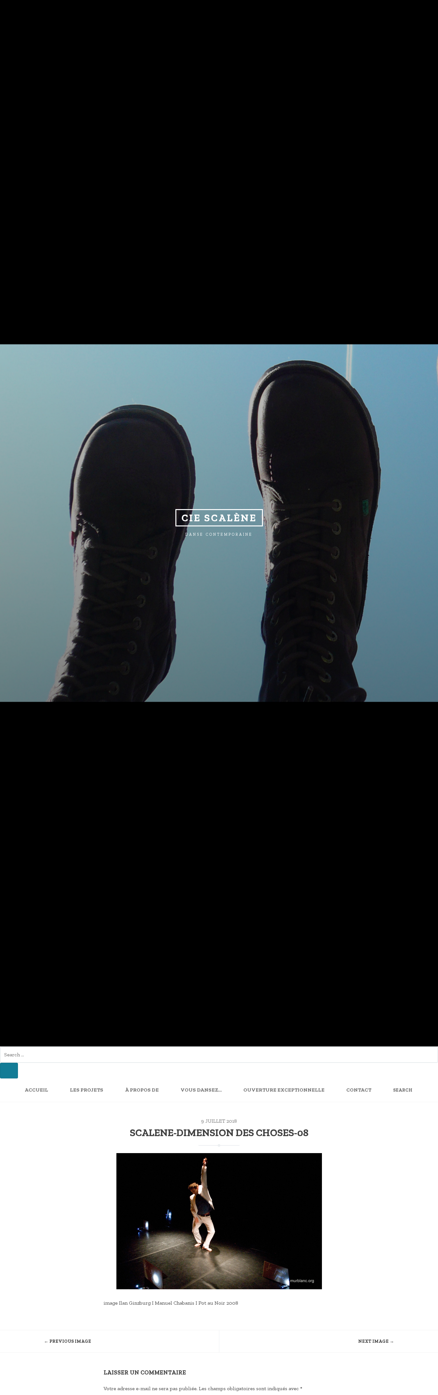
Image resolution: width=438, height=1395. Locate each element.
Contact (358, 1090)
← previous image (67, 1341)
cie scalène (219, 518)
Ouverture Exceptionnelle (283, 1090)
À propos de (142, 1090)
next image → (376, 1341)
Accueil (36, 1090)
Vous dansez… (201, 1090)
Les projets (86, 1090)
